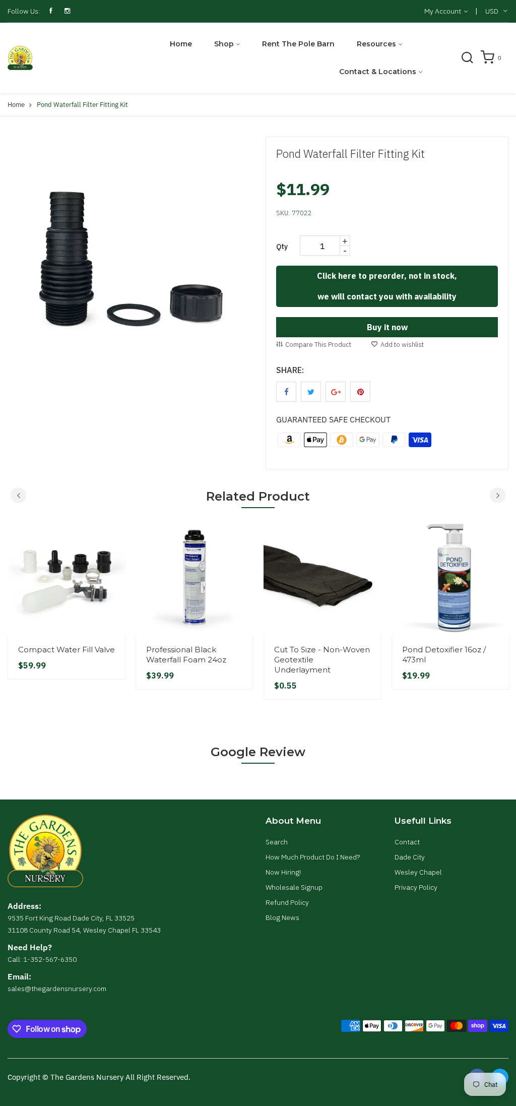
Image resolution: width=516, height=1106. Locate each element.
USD (491, 11)
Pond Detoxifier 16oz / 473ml (444, 654)
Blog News (282, 917)
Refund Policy (287, 902)
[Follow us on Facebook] (286, 392)
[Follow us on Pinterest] (360, 392)
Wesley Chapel (418, 872)
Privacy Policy (416, 887)
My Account (443, 11)
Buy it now (387, 327)
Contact (407, 841)
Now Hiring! (283, 872)
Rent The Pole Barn (298, 43)
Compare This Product (318, 344)
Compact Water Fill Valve (66, 649)
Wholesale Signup (294, 887)
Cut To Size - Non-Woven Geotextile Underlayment (322, 659)
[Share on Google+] (336, 392)
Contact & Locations (377, 71)
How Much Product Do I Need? (313, 857)
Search (277, 841)
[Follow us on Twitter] (311, 392)
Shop (224, 43)
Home (181, 43)
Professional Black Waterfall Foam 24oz (186, 654)
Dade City (410, 857)
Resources (376, 43)
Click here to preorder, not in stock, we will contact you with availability (387, 286)
